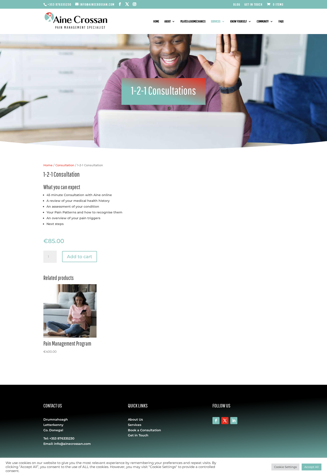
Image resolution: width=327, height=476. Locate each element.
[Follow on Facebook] (216, 420)
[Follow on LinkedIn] (233, 420)
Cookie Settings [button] (285, 467)
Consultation (64, 165)
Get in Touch (253, 4)
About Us (135, 419)
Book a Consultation (144, 430)
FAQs (281, 21)
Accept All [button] (311, 467)
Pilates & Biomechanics (193, 21)
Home (156, 21)
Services (215, 21)
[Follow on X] (224, 420)
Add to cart (79, 256)
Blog (236, 4)
